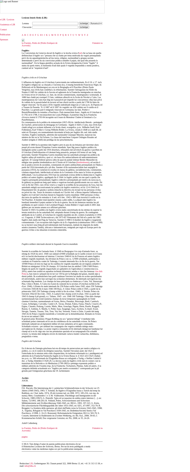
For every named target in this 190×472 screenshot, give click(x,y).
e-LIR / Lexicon (7, 19)
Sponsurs (4, 39)
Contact (3, 29)
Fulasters (96, 43)
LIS (31, 463)
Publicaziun (5, 34)
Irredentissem (83, 162)
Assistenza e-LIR (7, 24)
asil (80, 53)
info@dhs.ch (30, 466)
